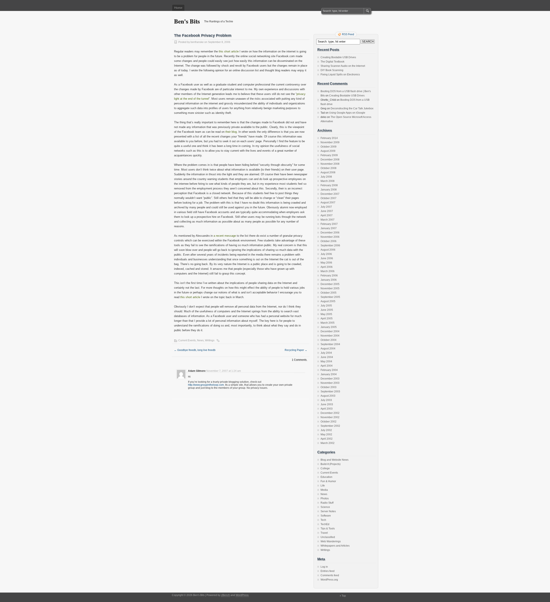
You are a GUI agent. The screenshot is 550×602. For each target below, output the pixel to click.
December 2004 (330, 331)
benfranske (197, 42)
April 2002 (327, 438)
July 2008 (326, 176)
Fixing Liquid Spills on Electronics (340, 74)
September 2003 (330, 391)
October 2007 (328, 198)
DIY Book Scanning (332, 70)
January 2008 (329, 189)
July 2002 (326, 430)
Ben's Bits (187, 21)
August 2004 (328, 348)
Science (325, 507)
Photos (325, 498)
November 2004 (330, 335)
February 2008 (329, 185)
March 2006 (328, 271)
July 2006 (326, 254)
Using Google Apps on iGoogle (347, 112)
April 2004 (327, 365)
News (200, 340)
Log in (324, 566)
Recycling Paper (296, 350)
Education (326, 477)
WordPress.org (329, 579)
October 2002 (328, 421)
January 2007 (329, 228)
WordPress (242, 595)
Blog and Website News (334, 459)
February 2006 (329, 275)
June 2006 (327, 258)
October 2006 (328, 241)
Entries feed (328, 571)
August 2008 (328, 172)
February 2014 (329, 138)
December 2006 (330, 232)
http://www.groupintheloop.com (206, 384)
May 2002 (326, 434)
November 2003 (330, 382)
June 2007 (327, 211)
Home (178, 7)
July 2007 (326, 206)
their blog (231, 131)
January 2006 (329, 279)
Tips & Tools (328, 528)
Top (344, 595)
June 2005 (327, 309)
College (325, 468)
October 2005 (328, 292)
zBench (225, 595)
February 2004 (329, 370)
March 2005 (328, 322)
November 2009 (330, 142)
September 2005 (330, 297)
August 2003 (328, 395)
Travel (324, 532)
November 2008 (330, 163)
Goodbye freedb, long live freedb (194, 350)
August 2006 (328, 249)
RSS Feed (348, 34)
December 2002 (330, 413)
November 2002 (330, 417)
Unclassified (328, 537)
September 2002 (330, 425)
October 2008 (328, 168)
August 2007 (328, 202)
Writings (209, 340)
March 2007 (328, 219)
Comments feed (330, 575)
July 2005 (326, 305)
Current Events (187, 340)
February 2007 (329, 224)
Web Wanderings (331, 541)
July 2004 (326, 352)
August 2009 (328, 150)
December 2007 (330, 193)
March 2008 (328, 181)
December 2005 (330, 284)
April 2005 (327, 318)
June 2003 (327, 404)
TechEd (325, 524)
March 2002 (328, 443)
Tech (323, 519)
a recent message (225, 235)
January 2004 (329, 374)
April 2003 (327, 408)
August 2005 (328, 301)
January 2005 (329, 327)
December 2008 (330, 159)
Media (324, 489)
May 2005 (326, 314)
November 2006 (330, 236)
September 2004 (330, 344)
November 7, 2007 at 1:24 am (223, 370)
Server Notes (328, 511)
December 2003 (330, 378)
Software (326, 515)
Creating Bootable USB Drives (338, 57)
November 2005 (330, 288)
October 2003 (328, 387)
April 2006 (327, 266)
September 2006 (330, 245)
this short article (229, 51)
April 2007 (327, 215)
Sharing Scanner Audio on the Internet (343, 65)
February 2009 (329, 155)
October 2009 (328, 146)
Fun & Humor (328, 481)
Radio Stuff (327, 502)
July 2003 (326, 400)
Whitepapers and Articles (335, 545)
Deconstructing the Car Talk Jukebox (352, 108)
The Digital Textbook (332, 61)
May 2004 (326, 361)
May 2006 (326, 262)
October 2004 (328, 339)
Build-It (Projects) (331, 464)
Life (323, 485)
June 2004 (327, 357)
